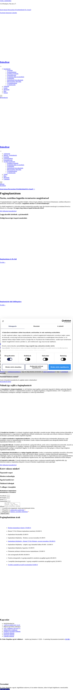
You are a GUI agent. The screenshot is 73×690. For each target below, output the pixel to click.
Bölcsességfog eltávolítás (14, 81)
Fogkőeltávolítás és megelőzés (15, 77)
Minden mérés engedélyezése (60, 367)
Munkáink (6, 89)
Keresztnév (3, 497)
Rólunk (6, 92)
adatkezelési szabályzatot (17, 510)
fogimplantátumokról (14, 371)
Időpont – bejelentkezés (10, 155)
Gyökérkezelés (11, 85)
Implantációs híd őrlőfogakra (10, 301)
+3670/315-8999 (4, 7)
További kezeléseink (9, 161)
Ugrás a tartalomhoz (5, 1)
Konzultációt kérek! (5, 381)
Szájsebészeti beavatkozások (15, 80)
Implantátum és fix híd (8, 259)
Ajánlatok (6, 86)
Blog (5, 91)
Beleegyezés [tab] (13, 326)
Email (2, 499)
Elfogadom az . (14, 510)
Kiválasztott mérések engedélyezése (36, 367)
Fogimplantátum (11, 72)
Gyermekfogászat (12, 83)
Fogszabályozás (11, 75)
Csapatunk (7, 179)
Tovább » (2, 262)
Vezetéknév (3, 496)
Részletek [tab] (36, 326)
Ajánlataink (7, 153)
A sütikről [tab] (60, 326)
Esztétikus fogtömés (12, 73)
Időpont (2, 506)
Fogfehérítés (10, 78)
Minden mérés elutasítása (13, 367)
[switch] (27, 359)
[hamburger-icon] (0, 66)
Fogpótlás (10, 70)
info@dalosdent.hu (49, 371)
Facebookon (64, 371)
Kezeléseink (7, 69)
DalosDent (4, 62)
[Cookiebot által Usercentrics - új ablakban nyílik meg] (63, 321)
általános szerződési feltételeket (19, 511)
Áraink (5, 88)
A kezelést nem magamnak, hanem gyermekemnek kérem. (18, 508)
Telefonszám (3, 501)
